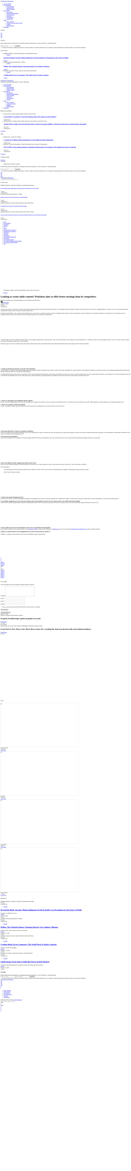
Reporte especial (11, 9)
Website (2, 604)
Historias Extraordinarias (12, 13)
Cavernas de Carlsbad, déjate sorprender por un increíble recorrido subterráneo (28, 140)
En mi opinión (10, 17)
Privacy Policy (11, 1001)
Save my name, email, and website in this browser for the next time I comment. (21, 607)
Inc (4, 227)
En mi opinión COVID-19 (10, 230)
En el (5, 222)
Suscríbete (6, 27)
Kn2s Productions (17, 1000)
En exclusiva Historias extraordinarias (13, 241)
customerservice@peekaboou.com (79, 529)
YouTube (3, 160)
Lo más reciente (7, 3)
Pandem (6, 226)
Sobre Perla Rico (8, 994)
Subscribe (18, 46)
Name (2, 598)
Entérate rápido (10, 8)
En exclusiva (7, 10)
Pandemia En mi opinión (9, 231)
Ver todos (3, 131)
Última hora (6, 235)
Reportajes (6, 232)
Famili (5, 228)
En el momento (7, 5)
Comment (3, 595)
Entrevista (9, 16)
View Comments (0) (5, 612)
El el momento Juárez (9, 239)
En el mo (6, 234)
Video (5, 20)
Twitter (35, 529)
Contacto (6, 996)
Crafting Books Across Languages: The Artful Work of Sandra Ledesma (26, 75)
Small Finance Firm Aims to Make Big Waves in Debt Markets (25, 962)
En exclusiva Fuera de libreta (11, 242)
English (10, 19)
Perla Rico (6, 224)
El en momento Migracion (10, 237)
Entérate (9, 24)
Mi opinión (6, 238)
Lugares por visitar (14, 23)
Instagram (30, 529)
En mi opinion (7, 223)
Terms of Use (4, 1001)
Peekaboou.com (56, 529)
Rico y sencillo (10, 21)
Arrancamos (6, 997)
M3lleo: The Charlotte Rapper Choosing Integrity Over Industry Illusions (26, 66)
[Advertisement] (65, 256)
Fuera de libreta (10, 14)
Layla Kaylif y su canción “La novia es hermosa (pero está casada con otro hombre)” (30, 117)
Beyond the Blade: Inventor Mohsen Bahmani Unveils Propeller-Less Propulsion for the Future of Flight (36, 58)
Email (2, 601)
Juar (5, 243)
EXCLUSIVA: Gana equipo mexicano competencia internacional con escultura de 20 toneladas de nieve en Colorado (40, 147)
